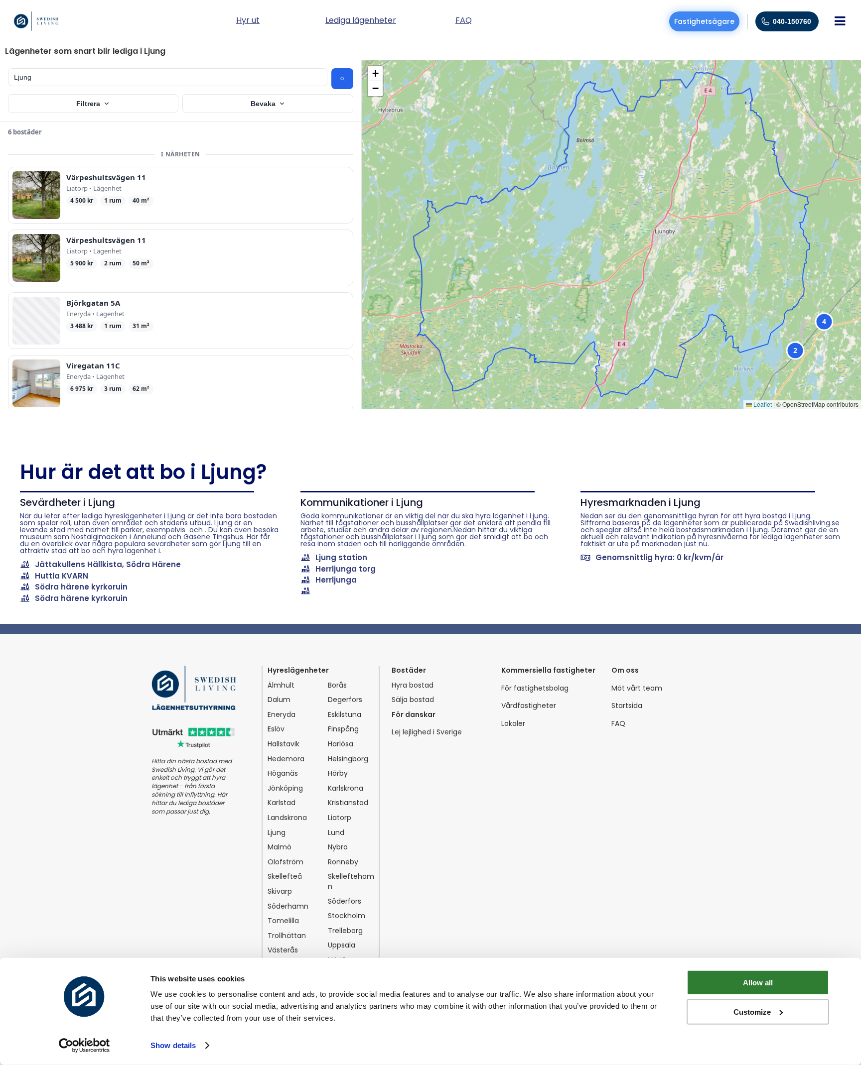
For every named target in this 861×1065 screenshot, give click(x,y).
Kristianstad (348, 803)
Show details (173, 1045)
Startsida (626, 705)
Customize (752, 1011)
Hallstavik (283, 744)
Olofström (285, 862)
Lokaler (513, 723)
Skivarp (280, 891)
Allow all (758, 982)
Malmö (279, 847)
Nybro (338, 847)
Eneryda (281, 714)
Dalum (279, 700)
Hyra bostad (412, 685)
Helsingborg (348, 759)
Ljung (277, 832)
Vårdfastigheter (528, 705)
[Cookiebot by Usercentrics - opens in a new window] (84, 1045)
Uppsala (341, 945)
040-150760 (792, 21)
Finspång (343, 729)
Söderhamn (288, 906)
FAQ (618, 723)
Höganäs (283, 773)
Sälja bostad (413, 700)
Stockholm (346, 916)
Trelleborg (345, 931)
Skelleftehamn (351, 881)
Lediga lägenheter (360, 21)
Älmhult (281, 685)
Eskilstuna (344, 714)
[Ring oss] (765, 21)
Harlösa (340, 744)
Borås (337, 685)
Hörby (338, 773)
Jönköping (285, 788)
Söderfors (344, 901)
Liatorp (339, 818)
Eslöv (276, 729)
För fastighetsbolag (535, 688)
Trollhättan (287, 936)
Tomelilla (283, 921)
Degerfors (345, 700)
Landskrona (287, 818)
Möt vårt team (636, 688)
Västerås (283, 950)
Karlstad (281, 803)
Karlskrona (345, 788)
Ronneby (343, 862)
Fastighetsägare (704, 21)
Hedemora (286, 759)
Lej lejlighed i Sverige (427, 732)
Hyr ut (248, 21)
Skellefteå (285, 876)
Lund (336, 832)
